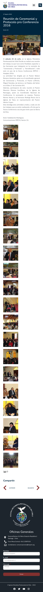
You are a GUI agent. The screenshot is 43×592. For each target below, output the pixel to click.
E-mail (5, 558)
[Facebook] (14, 589)
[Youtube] (24, 589)
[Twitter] (19, 589)
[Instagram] (28, 589)
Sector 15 (5, 30)
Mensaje (6, 564)
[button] (34, 5)
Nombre (6, 551)
